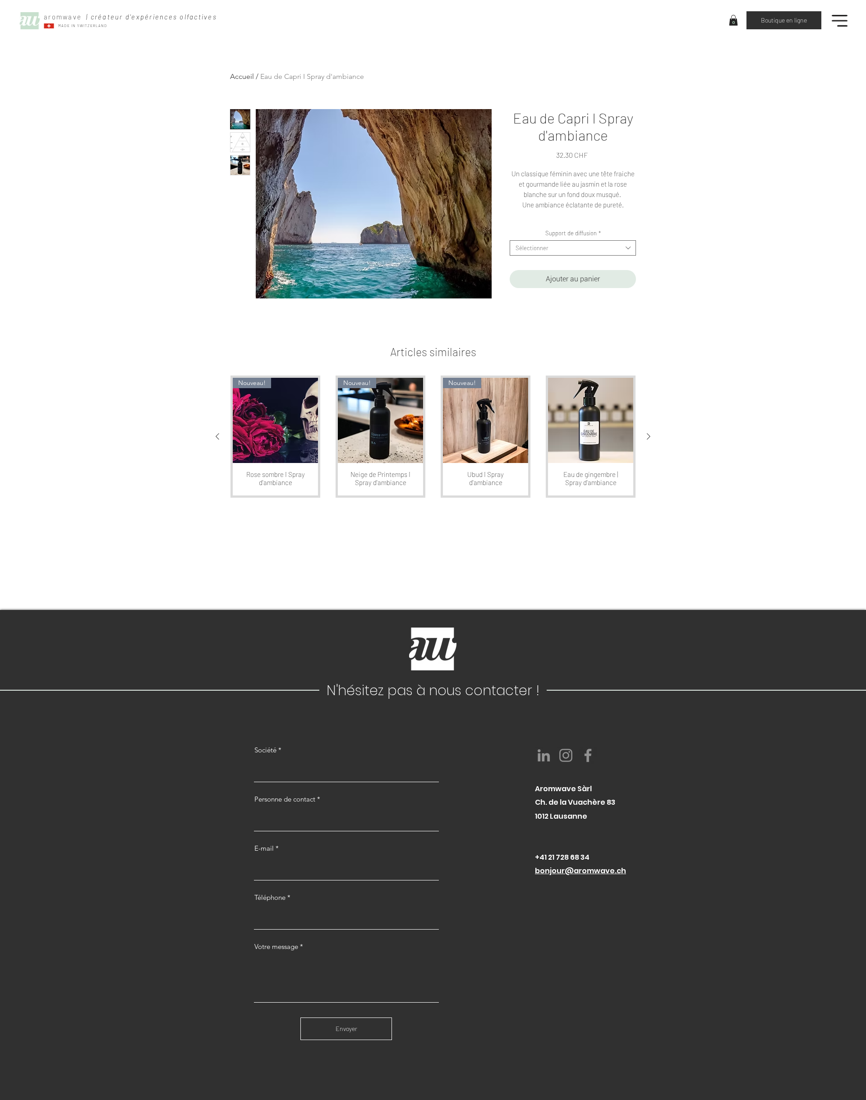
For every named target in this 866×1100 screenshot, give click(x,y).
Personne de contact (284, 799)
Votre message (276, 946)
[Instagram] (566, 755)
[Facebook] (588, 755)
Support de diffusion (573, 233)
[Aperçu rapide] (590, 420)
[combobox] (573, 248)
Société (265, 750)
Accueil (242, 76)
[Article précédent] (217, 436)
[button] (733, 20)
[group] (433, 436)
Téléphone (270, 897)
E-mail (264, 848)
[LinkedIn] (544, 755)
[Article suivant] (648, 436)
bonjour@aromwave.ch (580, 871)
